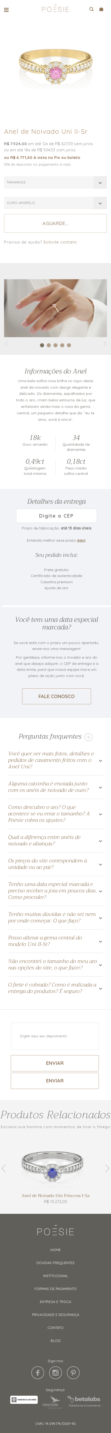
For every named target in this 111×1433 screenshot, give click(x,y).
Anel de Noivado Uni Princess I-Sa (55, 1196)
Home (55, 1250)
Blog (56, 1340)
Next (105, 1168)
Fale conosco (57, 696)
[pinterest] (73, 1372)
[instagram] (55, 1372)
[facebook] (37, 1372)
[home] (55, 10)
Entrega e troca (55, 1301)
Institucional (55, 1276)
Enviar (55, 1063)
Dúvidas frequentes (55, 1263)
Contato (55, 1327)
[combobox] (55, 182)
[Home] (55, 1232)
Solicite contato (60, 242)
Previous (5, 1168)
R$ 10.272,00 (55, 1201)
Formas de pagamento (55, 1289)
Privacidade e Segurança (55, 1314)
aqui (81, 540)
